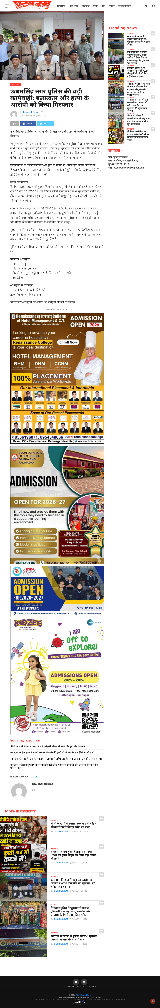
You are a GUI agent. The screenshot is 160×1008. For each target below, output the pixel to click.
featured (35, 777)
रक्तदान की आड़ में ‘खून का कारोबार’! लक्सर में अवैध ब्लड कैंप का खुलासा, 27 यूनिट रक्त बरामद (56, 758)
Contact (82, 986)
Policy (92, 986)
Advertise (69, 986)
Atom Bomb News (83, 995)
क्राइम (95, 5)
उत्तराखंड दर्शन (124, 5)
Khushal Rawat (31, 112)
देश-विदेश (74, 5)
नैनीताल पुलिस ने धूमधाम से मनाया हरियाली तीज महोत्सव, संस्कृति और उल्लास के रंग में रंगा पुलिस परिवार (54, 766)
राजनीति (86, 5)
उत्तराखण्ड (61, 5)
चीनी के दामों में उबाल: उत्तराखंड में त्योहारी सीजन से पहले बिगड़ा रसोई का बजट (48, 746)
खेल (103, 5)
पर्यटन (112, 5)
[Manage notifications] (152, 1001)
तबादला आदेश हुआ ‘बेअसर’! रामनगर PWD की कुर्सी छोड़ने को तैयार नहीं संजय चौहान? (52, 752)
